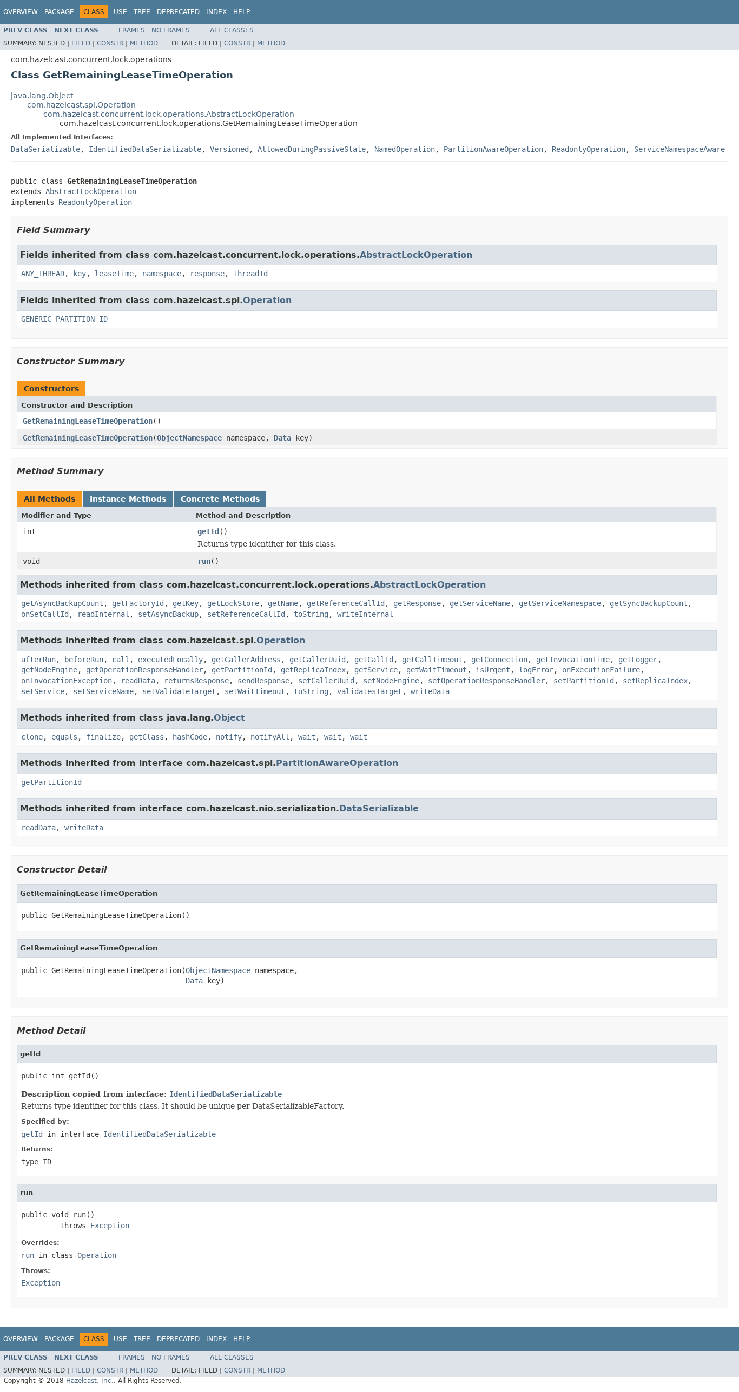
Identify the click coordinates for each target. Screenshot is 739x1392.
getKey (186, 603)
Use (120, 12)
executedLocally (170, 659)
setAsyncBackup (168, 614)
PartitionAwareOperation (493, 149)
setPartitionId (583, 680)
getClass (146, 736)
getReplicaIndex (313, 669)
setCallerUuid (326, 680)
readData (138, 680)
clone (32, 736)
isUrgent (493, 669)
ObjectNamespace (189, 438)
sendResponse (263, 680)
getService (376, 669)
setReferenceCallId (246, 614)
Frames (131, 30)
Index (216, 12)
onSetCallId (45, 614)
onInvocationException (66, 680)
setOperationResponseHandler (486, 680)
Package (59, 12)
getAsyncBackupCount (62, 603)
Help (241, 12)
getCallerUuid (317, 659)
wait (306, 736)
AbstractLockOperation (90, 191)
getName (283, 603)
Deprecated (178, 12)
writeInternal (365, 614)
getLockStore (233, 603)
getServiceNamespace (560, 603)
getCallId (373, 659)
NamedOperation (404, 149)
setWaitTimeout (255, 691)
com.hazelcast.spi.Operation (81, 105)
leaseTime (114, 273)
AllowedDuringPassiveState (312, 149)
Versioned (229, 149)
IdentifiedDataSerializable (145, 149)
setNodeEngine (391, 680)
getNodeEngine (49, 669)
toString (311, 614)
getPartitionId (242, 669)
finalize (103, 736)
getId (208, 531)
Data (282, 438)
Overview (20, 12)
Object (229, 717)
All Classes (232, 30)
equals (64, 736)
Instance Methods (128, 499)
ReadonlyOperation (588, 149)
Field (80, 43)
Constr (110, 43)
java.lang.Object (42, 95)
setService (42, 691)
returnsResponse (196, 680)
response (207, 273)
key (79, 273)
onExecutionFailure (601, 669)
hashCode (190, 736)
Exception (109, 1225)
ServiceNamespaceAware (679, 149)
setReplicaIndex (655, 680)
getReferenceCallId (346, 603)
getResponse (417, 603)
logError (536, 669)
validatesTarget (369, 691)
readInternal (103, 614)
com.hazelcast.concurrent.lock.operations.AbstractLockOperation (168, 114)
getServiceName (480, 603)
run (203, 561)
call (120, 659)
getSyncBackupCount (649, 603)
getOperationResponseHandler (144, 669)
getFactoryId (138, 603)
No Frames (170, 30)
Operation (267, 300)
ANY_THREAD (42, 273)
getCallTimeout (432, 659)
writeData (430, 691)
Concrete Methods (220, 499)
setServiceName (103, 691)
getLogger (637, 659)
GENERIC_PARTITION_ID (64, 319)
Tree (142, 12)
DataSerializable (45, 149)
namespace (161, 273)
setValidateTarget (179, 691)
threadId (250, 273)
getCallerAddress (246, 659)
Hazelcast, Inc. (90, 1380)
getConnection (499, 659)
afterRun (38, 659)
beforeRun (83, 659)
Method (144, 43)
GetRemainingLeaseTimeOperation (88, 421)
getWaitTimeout (436, 669)
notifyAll (269, 736)
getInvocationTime (573, 659)
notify (229, 736)
